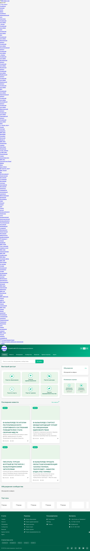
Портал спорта (29, 527)
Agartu (54, 354)
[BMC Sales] (4, 1)
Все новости (55, 402)
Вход (49, 521)
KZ (81, 348)
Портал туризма (30, 529)
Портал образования (31, 519)
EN (87, 348)
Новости (11, 354)
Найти (40, 361)
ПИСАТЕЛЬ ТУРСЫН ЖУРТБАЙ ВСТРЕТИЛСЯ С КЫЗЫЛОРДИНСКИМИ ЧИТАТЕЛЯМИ (14, 465)
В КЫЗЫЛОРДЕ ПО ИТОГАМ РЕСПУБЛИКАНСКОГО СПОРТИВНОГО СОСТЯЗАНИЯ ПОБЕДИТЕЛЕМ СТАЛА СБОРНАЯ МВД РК (15, 427)
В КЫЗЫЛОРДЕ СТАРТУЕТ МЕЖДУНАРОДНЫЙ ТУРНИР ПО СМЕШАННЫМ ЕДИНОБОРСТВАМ (45, 426)
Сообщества (28, 354)
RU (84, 348)
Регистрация (51, 519)
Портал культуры (30, 524)
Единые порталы (46, 354)
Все (86, 368)
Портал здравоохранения (32, 521)
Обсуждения (19, 354)
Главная (5, 354)
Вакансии (36, 354)
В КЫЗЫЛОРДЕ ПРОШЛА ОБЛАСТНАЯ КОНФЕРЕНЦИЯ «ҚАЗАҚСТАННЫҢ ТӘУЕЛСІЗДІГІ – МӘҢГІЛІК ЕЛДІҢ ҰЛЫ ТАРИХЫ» (45, 467)
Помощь (50, 524)
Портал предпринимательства (33, 532)
